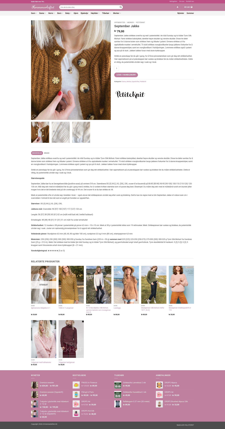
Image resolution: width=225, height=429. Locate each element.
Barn (59, 13)
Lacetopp (117, 308)
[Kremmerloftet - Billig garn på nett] (43, 7)
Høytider (94, 13)
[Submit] (121, 7)
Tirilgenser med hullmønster (41, 362)
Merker (116, 13)
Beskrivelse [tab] (37, 153)
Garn (33, 13)
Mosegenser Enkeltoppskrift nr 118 (180, 309)
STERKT (191, 425)
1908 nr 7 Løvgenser (66, 308)
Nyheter (180, 13)
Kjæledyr (84, 13)
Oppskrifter (119, 22)
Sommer (190, 13)
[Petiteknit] (130, 94)
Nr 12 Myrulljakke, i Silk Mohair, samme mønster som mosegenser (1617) (98, 310)
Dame (41, 13)
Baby (67, 13)
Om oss (181, 1)
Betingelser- (174, 1)
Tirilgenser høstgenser (67, 362)
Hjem (76, 13)
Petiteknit (140, 22)
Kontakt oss (190, 1)
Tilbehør (105, 13)
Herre (50, 13)
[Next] (106, 70)
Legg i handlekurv (126, 75)
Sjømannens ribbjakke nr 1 (40, 308)
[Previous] (36, 70)
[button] (177, 7)
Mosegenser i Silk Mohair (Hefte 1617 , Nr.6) (152, 309)
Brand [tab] (46, 153)
